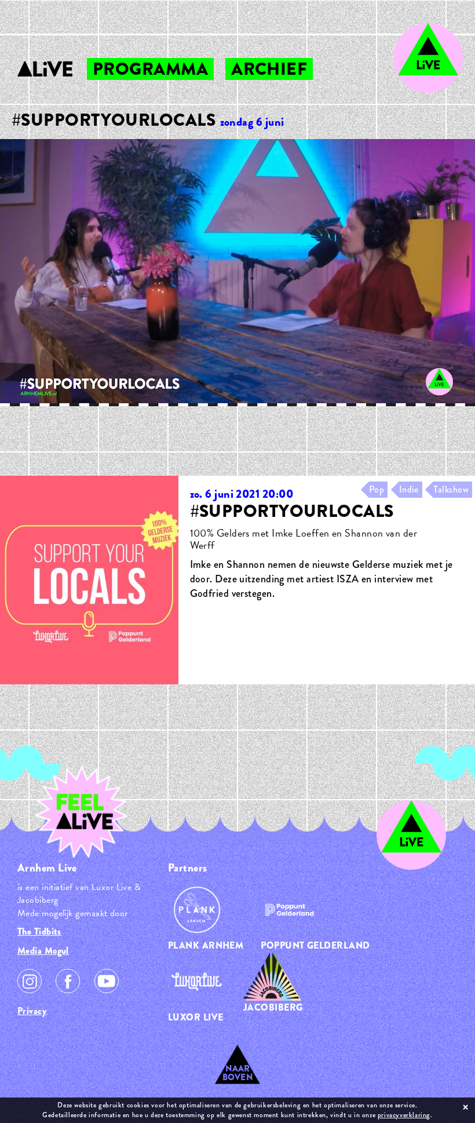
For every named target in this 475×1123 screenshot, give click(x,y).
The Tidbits (39, 931)
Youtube (106, 981)
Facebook (68, 981)
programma (150, 69)
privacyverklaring (404, 1115)
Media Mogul (43, 950)
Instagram (29, 981)
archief (269, 69)
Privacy (31, 1011)
